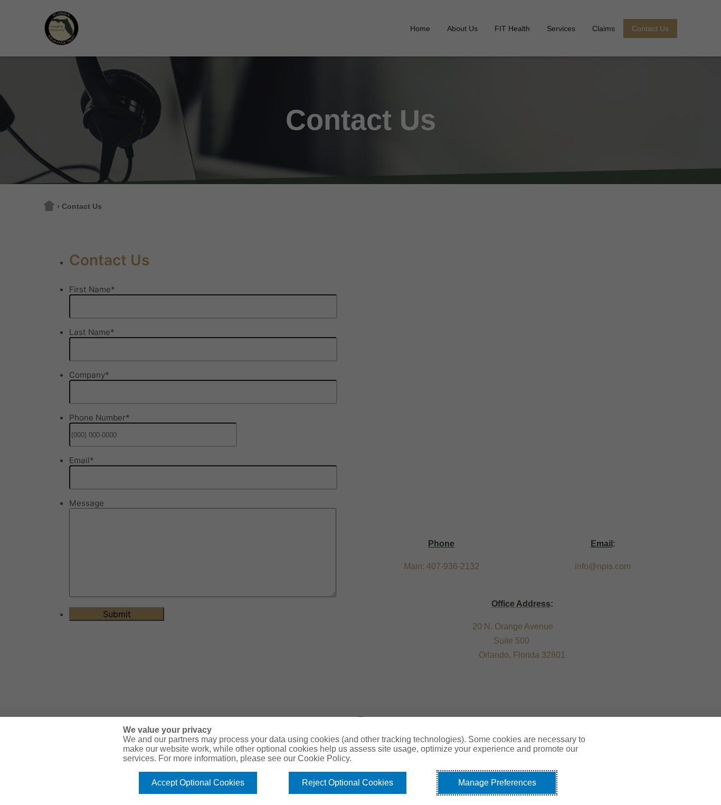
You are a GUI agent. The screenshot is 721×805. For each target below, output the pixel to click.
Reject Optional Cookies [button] (347, 782)
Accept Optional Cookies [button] (197, 782)
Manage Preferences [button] (497, 782)
